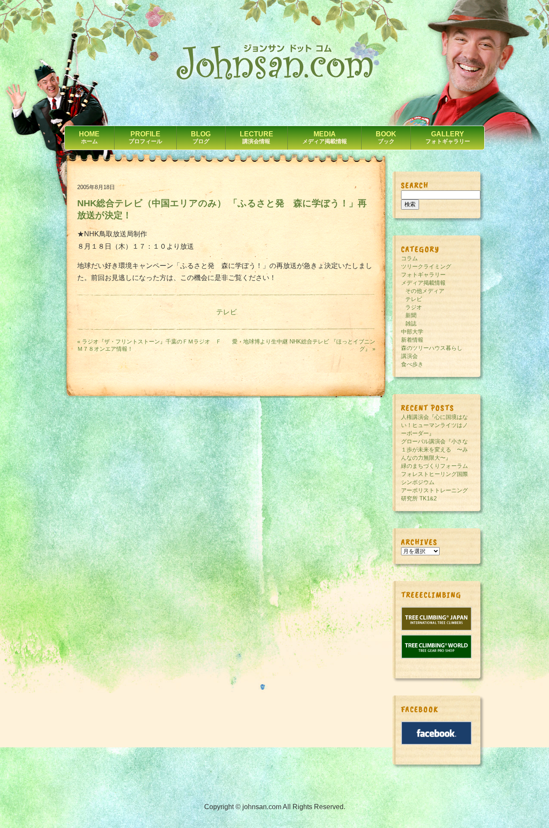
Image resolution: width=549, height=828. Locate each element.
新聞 (410, 315)
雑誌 (410, 323)
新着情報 (412, 340)
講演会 (409, 356)
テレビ (226, 312)
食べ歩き (412, 364)
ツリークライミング (426, 266)
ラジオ (413, 307)
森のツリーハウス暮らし (431, 348)
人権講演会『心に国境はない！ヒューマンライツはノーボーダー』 (434, 425)
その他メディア (424, 291)
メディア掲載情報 (423, 283)
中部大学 (412, 331)
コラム (409, 258)
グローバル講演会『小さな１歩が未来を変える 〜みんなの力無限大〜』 (434, 449)
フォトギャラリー (423, 274)
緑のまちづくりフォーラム (434, 466)
